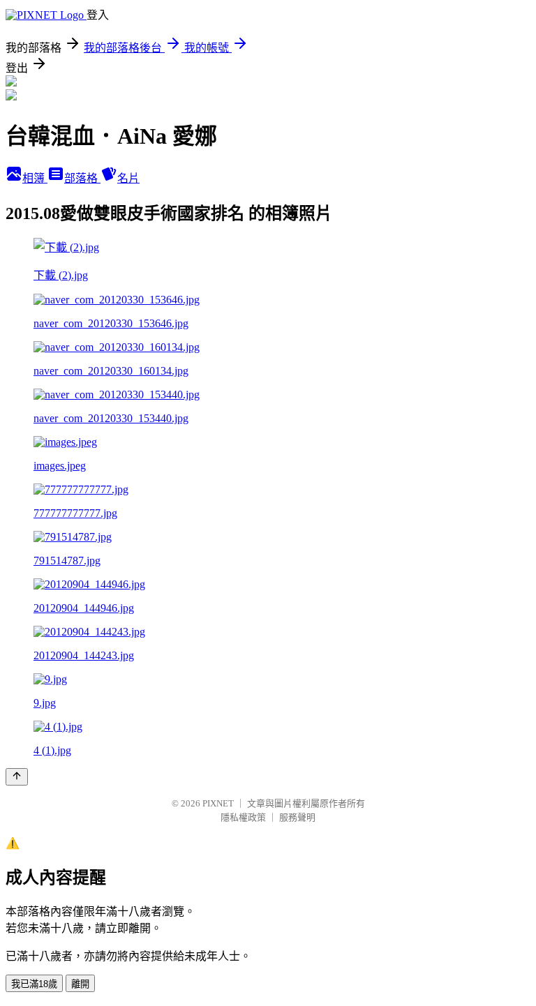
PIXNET (218, 803)
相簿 (34, 178)
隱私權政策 (243, 817)
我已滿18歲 (34, 984)
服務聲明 (297, 817)
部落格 (82, 178)
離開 (80, 984)
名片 (128, 178)
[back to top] (17, 777)
